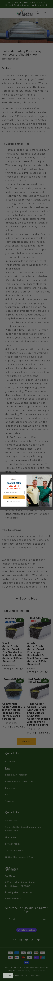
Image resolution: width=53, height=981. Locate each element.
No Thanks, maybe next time (13, 501)
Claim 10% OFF (14, 497)
